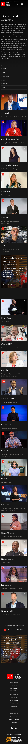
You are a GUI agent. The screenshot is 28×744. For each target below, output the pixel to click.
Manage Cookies (17, 734)
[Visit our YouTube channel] (16, 728)
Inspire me (14, 685)
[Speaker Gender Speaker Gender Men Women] (14, 77)
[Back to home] (5, 4)
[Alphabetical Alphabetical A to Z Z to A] (14, 84)
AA (4, 381)
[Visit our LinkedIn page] (12, 728)
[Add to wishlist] (24, 96)
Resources (14, 722)
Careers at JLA (14, 717)
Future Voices (14, 703)
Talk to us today (8, 284)
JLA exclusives (14, 688)
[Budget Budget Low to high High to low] (14, 88)
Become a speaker (14, 719)
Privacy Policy (10, 734)
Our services (14, 698)
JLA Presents (14, 700)
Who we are (14, 710)
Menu (25, 4)
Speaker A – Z (14, 691)
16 (18, 630)
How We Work (14, 694)
